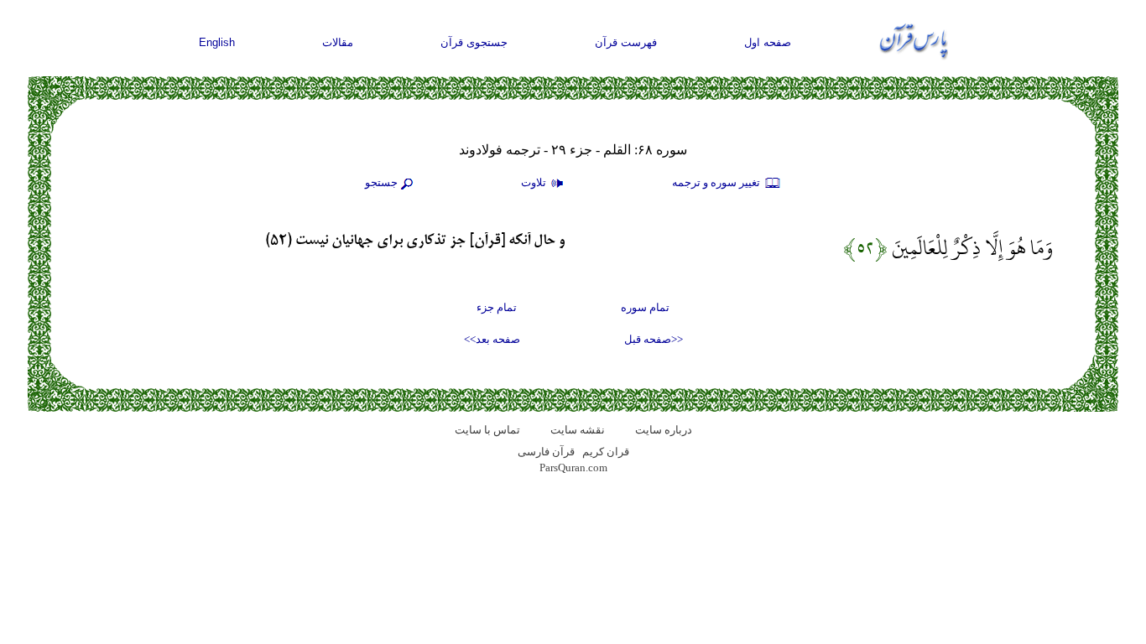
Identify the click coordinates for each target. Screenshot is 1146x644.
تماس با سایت (487, 429)
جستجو (381, 182)
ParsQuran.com (573, 467)
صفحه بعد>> (492, 339)
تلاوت (535, 182)
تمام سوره (645, 307)
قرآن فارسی (546, 451)
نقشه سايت (577, 429)
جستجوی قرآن (474, 42)
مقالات (337, 42)
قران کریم (605, 451)
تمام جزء (497, 307)
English (217, 42)
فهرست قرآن (626, 42)
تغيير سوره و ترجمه (717, 182)
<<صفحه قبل (653, 339)
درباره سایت (663, 429)
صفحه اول (767, 42)
